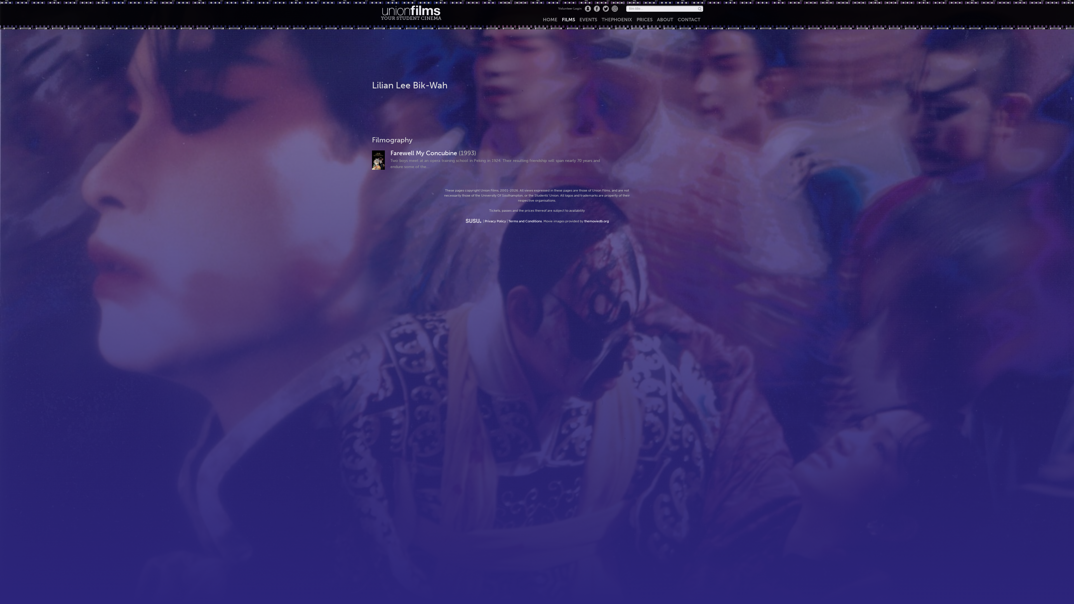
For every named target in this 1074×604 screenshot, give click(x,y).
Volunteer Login (570, 8)
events (588, 19)
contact (689, 19)
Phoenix (617, 19)
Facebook (597, 9)
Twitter (606, 9)
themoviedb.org (596, 221)
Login (588, 9)
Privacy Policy (495, 221)
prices (645, 19)
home (550, 19)
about (665, 19)
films (568, 19)
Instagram (615, 9)
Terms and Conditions (525, 221)
